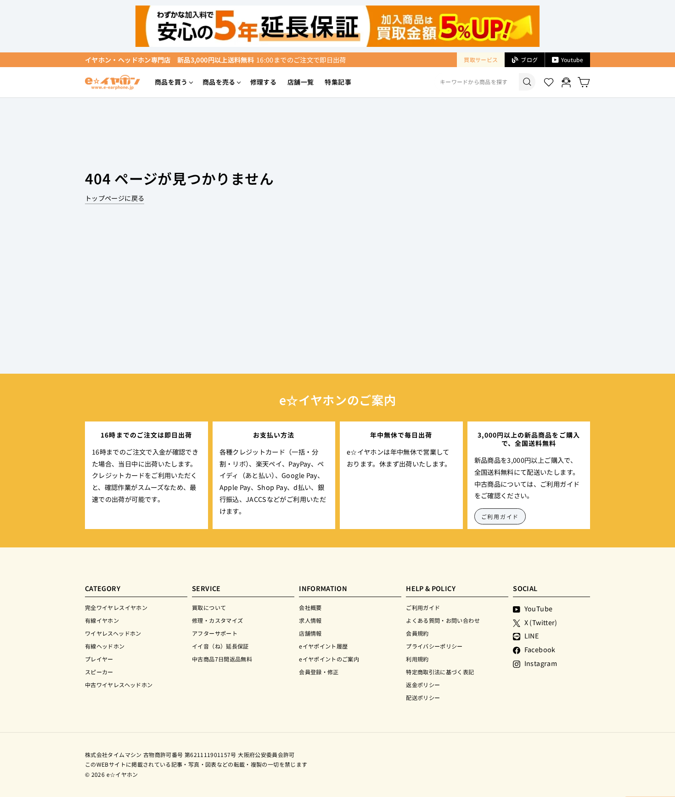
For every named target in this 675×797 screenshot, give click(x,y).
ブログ (529, 59)
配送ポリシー (423, 697)
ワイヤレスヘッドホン (113, 633)
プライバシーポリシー (434, 646)
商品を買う (171, 81)
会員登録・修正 (319, 672)
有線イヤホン (102, 620)
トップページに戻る (114, 198)
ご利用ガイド (500, 516)
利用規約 (417, 659)
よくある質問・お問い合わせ (443, 620)
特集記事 (338, 81)
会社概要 (310, 607)
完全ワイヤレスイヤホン (116, 607)
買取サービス (481, 59)
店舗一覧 (300, 81)
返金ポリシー (423, 685)
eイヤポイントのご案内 (329, 659)
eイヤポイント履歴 (323, 646)
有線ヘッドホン (105, 646)
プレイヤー (99, 659)
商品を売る (219, 81)
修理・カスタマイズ (217, 620)
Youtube (572, 59)
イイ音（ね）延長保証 (220, 646)
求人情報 (310, 620)
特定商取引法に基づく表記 (440, 672)
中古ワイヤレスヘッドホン (118, 685)
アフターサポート (214, 633)
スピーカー (99, 672)
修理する (263, 81)
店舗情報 (310, 633)
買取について (209, 607)
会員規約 (417, 633)
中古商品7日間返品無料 (222, 659)
